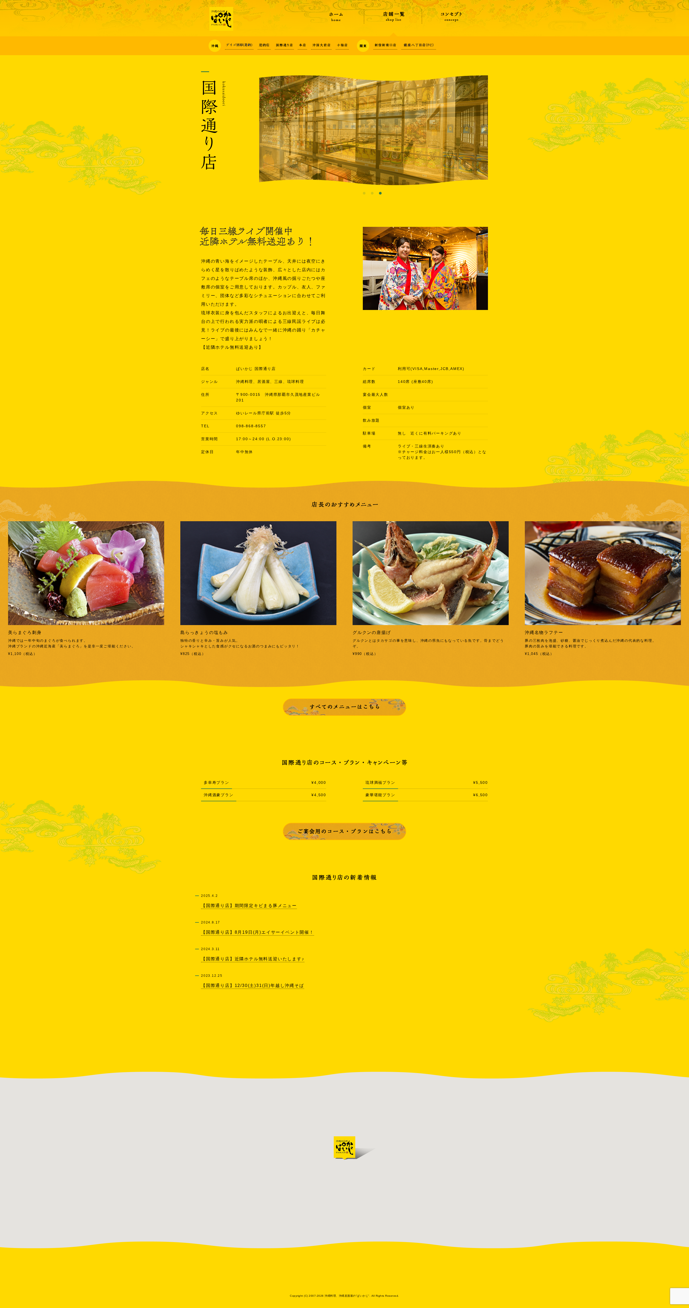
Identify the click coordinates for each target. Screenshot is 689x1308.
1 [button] (364, 193)
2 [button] (372, 193)
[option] (373, 130)
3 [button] (380, 193)
